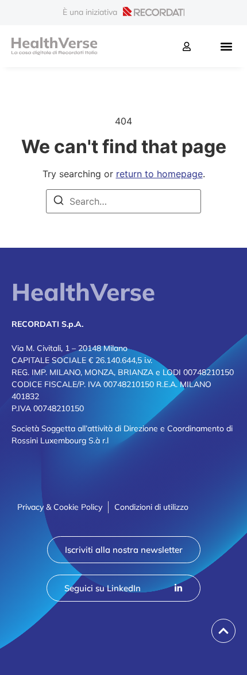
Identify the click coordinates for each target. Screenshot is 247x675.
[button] (226, 46)
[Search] (59, 202)
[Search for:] (123, 201)
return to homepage (159, 174)
